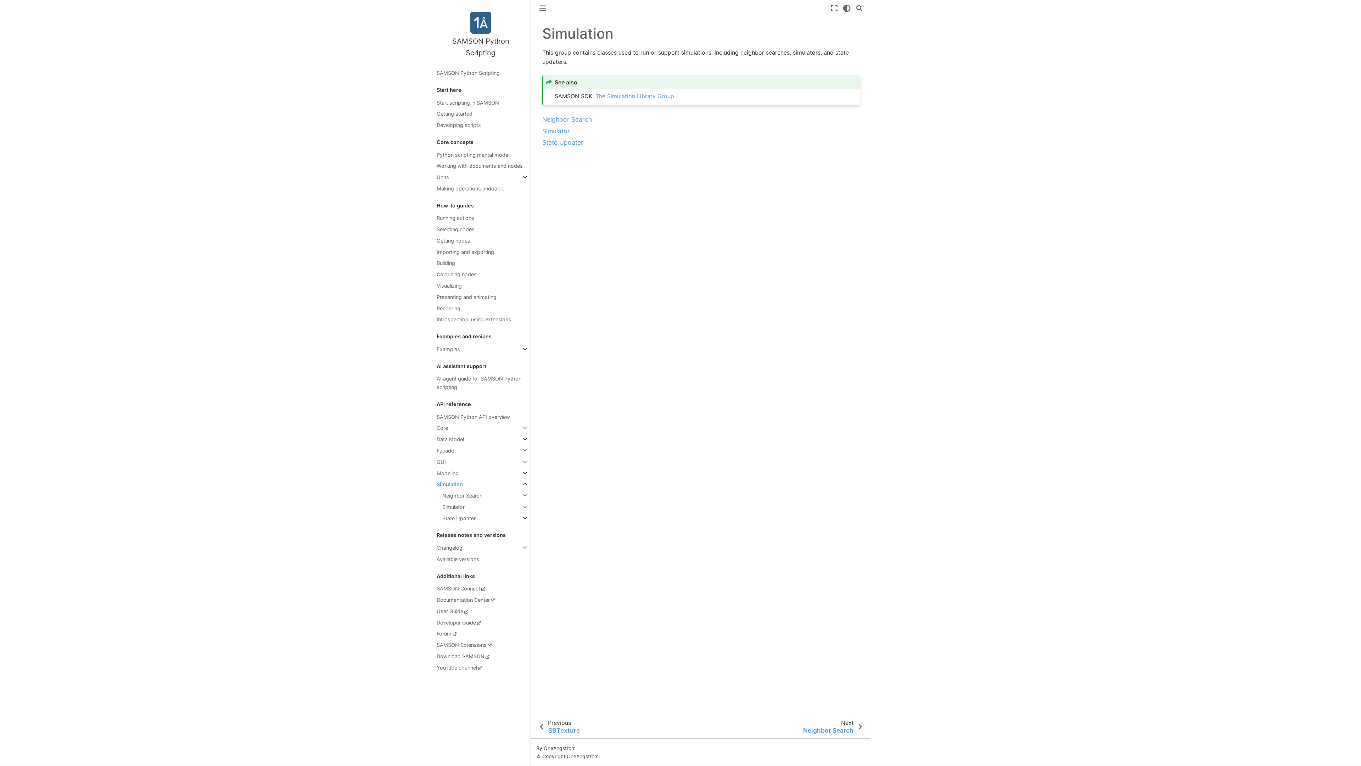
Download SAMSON (461, 656)
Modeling (448, 473)
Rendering (448, 308)
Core (442, 428)
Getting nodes (453, 241)
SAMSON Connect (458, 588)
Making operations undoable (470, 188)
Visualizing (449, 286)
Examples (448, 349)
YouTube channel (457, 668)
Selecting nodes (456, 229)
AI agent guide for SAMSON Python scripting (479, 383)
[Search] (859, 8)
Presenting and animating (467, 297)
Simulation (450, 484)
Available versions (458, 559)
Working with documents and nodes (480, 166)
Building (446, 263)
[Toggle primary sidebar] (543, 8)
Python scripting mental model (473, 155)
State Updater (459, 518)
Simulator (453, 507)
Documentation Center (463, 600)
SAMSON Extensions (462, 645)
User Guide (450, 611)
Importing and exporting (465, 252)
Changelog (450, 548)
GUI (441, 462)
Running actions (455, 218)
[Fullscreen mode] (834, 8)
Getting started (454, 114)
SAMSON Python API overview (473, 417)
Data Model (450, 439)
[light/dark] (846, 8)
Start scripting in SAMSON (468, 103)
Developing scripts (459, 125)
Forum (444, 634)
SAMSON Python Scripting (468, 73)
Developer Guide (456, 623)
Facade (445, 451)
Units (443, 177)
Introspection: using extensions (474, 319)
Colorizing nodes (457, 274)
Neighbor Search (462, 496)
